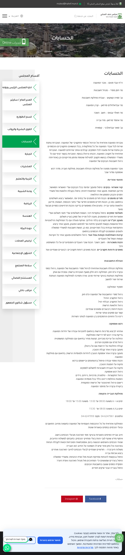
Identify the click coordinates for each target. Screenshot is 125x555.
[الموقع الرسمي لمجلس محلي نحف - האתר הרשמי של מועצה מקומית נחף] (111, 15)
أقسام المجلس (63, 52)
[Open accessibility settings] (119, 538)
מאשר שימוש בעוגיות (50, 540)
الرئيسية (77, 52)
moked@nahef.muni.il (67, 4)
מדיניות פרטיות (85, 547)
